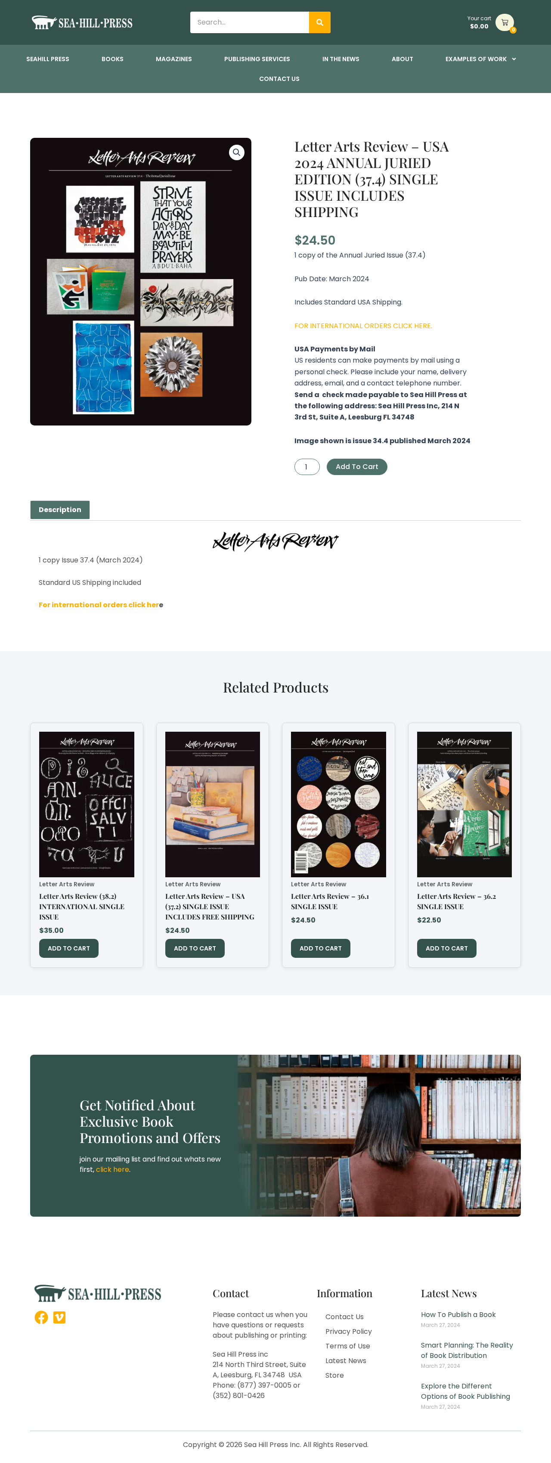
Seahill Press (47, 59)
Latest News (345, 1361)
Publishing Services (257, 59)
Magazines (174, 59)
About (402, 59)
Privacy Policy (348, 1331)
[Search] (320, 22)
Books (113, 59)
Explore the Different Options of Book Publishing (465, 1391)
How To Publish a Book (458, 1315)
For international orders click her (99, 605)
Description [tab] (60, 510)
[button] (237, 152)
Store (334, 1375)
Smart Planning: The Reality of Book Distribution (467, 1350)
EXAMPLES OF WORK (476, 59)
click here (112, 1169)
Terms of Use (347, 1346)
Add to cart (357, 467)
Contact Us (279, 79)
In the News (340, 59)
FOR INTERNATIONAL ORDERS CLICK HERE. (363, 326)
